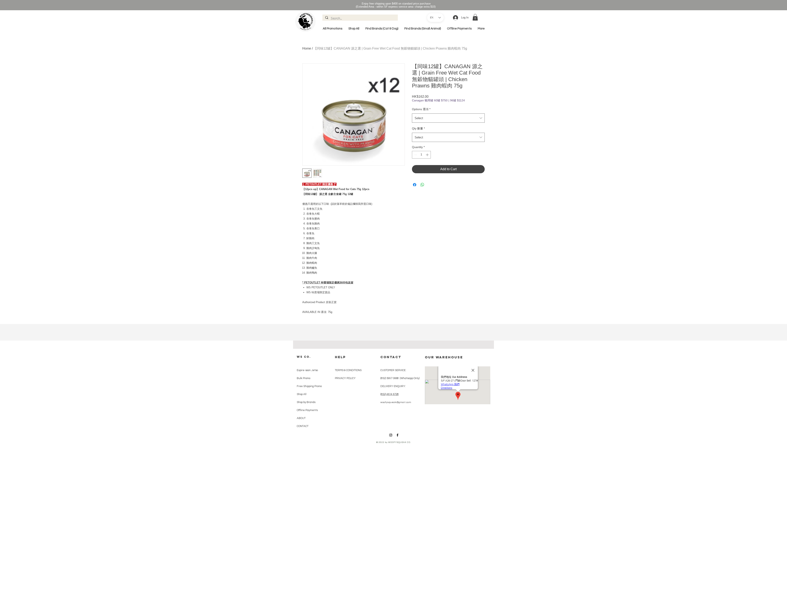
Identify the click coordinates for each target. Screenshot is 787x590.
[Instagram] (391, 435)
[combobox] (448, 118)
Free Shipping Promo (308, 386)
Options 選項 (421, 109)
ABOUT (301, 418)
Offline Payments (307, 410)
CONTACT (302, 426)
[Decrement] (415, 154)
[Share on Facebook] (414, 184)
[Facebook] (397, 435)
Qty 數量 (418, 128)
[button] (475, 17)
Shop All (301, 394)
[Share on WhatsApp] (422, 184)
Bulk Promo (303, 378)
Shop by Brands (306, 402)
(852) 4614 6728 (389, 394)
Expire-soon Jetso (307, 370)
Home (306, 48)
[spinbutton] (421, 154)
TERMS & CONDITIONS (348, 370)
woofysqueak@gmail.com (395, 402)
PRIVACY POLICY (345, 378)
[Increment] (427, 154)
